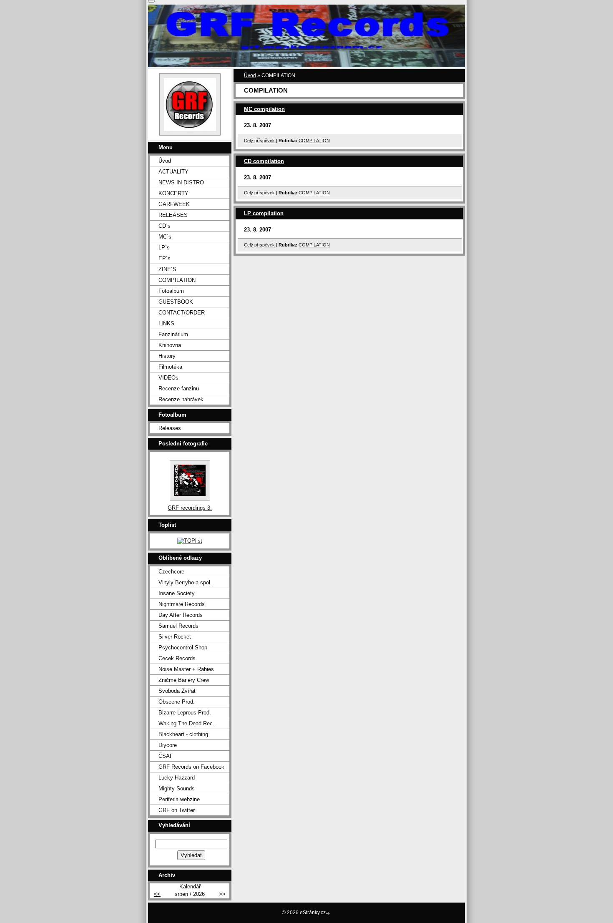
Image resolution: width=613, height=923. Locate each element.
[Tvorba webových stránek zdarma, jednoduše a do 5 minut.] (329, 913)
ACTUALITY (173, 172)
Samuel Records (178, 626)
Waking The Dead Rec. (186, 723)
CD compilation (264, 161)
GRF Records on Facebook (191, 767)
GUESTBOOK (175, 302)
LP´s (164, 247)
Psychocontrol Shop (182, 647)
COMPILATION (314, 140)
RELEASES (173, 215)
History (167, 356)
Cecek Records (177, 658)
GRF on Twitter (176, 810)
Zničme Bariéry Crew (183, 680)
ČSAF (165, 756)
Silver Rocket (174, 637)
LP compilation (264, 213)
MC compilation (264, 109)
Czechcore (171, 571)
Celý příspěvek (259, 140)
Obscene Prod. (176, 702)
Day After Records (180, 615)
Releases (169, 428)
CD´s (164, 226)
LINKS (166, 323)
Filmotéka (170, 367)
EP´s (164, 258)
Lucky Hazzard (176, 778)
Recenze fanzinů (178, 388)
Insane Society (176, 593)
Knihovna (169, 345)
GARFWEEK (174, 204)
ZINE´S (167, 269)
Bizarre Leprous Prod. (184, 712)
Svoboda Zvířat (177, 691)
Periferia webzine (179, 799)
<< (157, 894)
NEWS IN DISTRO (181, 182)
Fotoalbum (171, 291)
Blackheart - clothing (183, 734)
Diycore (167, 745)
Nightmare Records (181, 604)
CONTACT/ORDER (181, 312)
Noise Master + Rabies (186, 669)
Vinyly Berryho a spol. (185, 582)
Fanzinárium (173, 334)
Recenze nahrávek (180, 399)
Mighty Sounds (176, 788)
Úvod (250, 75)
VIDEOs (168, 378)
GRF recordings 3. (190, 508)
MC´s (164, 237)
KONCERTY (173, 193)
